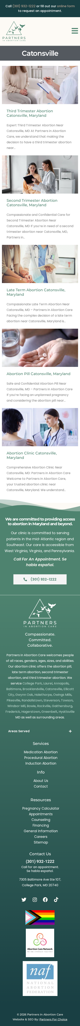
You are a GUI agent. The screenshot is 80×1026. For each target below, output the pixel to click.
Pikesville (13, 700)
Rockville (43, 706)
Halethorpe (43, 694)
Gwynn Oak (24, 694)
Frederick (12, 711)
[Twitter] (24, 899)
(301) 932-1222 (24, 6)
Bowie (31, 706)
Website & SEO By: (40, 1019)
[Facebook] (45, 899)
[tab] (40, 731)
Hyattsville (67, 711)
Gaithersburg (62, 706)
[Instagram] (35, 899)
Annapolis (61, 683)
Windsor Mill (16, 706)
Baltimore (13, 689)
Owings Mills (62, 694)
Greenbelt (49, 711)
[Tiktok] (56, 899)
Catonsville (53, 689)
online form (66, 6)
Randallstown (32, 700)
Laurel (47, 683)
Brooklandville (33, 689)
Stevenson (51, 700)
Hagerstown (30, 711)
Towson (67, 700)
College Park (32, 683)
